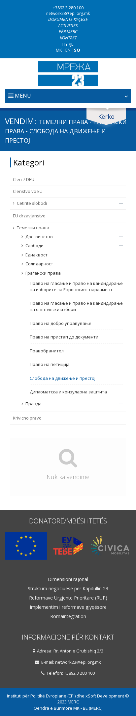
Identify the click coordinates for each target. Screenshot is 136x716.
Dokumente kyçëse (68, 19)
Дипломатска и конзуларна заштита (68, 392)
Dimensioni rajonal (68, 579)
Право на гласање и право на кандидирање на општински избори (76, 306)
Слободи (34, 245)
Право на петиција (50, 364)
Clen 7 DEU (23, 179)
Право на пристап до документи (64, 337)
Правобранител (47, 351)
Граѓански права (43, 273)
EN (68, 50)
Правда (33, 404)
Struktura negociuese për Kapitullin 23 (68, 589)
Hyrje (68, 44)
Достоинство (39, 237)
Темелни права (33, 228)
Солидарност (39, 264)
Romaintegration (68, 616)
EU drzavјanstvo (29, 216)
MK (59, 50)
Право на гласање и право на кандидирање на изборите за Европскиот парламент (76, 286)
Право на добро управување (60, 323)
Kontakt (68, 38)
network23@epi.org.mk (68, 13)
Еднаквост (36, 255)
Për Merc (68, 31)
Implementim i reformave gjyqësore (68, 607)
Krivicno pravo (27, 418)
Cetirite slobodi (32, 203)
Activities (68, 25)
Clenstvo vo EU (28, 191)
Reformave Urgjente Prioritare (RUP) (68, 598)
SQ (77, 50)
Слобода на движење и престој (62, 378)
